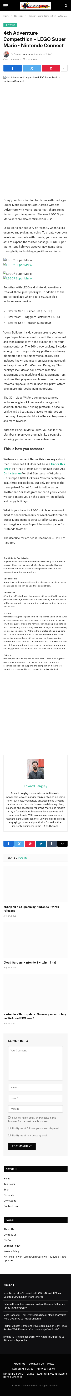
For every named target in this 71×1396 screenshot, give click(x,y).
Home (7, 1178)
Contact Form (11, 1206)
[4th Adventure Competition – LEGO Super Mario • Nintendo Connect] (35, 97)
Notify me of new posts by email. (30, 1135)
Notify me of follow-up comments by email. (36, 1128)
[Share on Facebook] (12, 68)
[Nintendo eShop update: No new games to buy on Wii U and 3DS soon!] (35, 992)
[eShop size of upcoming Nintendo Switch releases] (35, 884)
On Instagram (12, 473)
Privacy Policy (11, 1251)
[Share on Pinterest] (51, 68)
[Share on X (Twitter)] (32, 68)
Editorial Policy (12, 1245)
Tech (6, 1189)
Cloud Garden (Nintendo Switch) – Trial (29, 962)
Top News (9, 1184)
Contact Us (10, 1234)
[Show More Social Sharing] (64, 68)
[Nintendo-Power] (35, 5)
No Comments (13, 59)
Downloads (10, 1200)
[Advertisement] (35, 160)
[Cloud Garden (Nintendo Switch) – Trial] (35, 940)
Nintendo (10, 25)
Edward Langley (22, 54)
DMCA (7, 1240)
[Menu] (5, 5)
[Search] (66, 5)
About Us (9, 1229)
